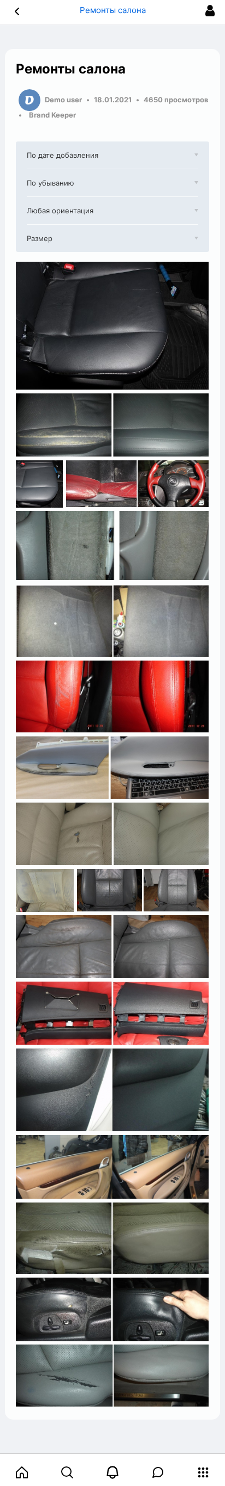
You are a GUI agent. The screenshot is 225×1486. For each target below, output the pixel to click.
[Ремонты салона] (112, 326)
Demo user (63, 99)
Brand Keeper (52, 114)
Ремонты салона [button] (113, 10)
